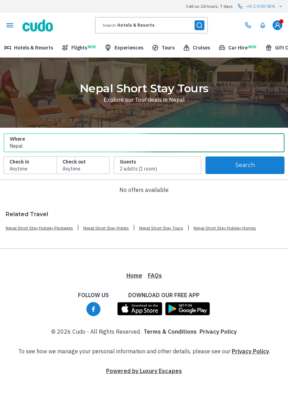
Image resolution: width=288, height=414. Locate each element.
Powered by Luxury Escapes (144, 370)
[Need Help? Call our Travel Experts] (248, 25)
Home (134, 275)
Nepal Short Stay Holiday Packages (39, 228)
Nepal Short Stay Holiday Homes (225, 228)
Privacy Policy (218, 331)
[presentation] (151, 25)
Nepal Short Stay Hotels (106, 228)
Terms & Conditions (170, 331)
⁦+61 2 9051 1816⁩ (260, 6)
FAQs (155, 275)
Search (245, 165)
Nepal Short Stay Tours (161, 228)
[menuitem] (263, 25)
